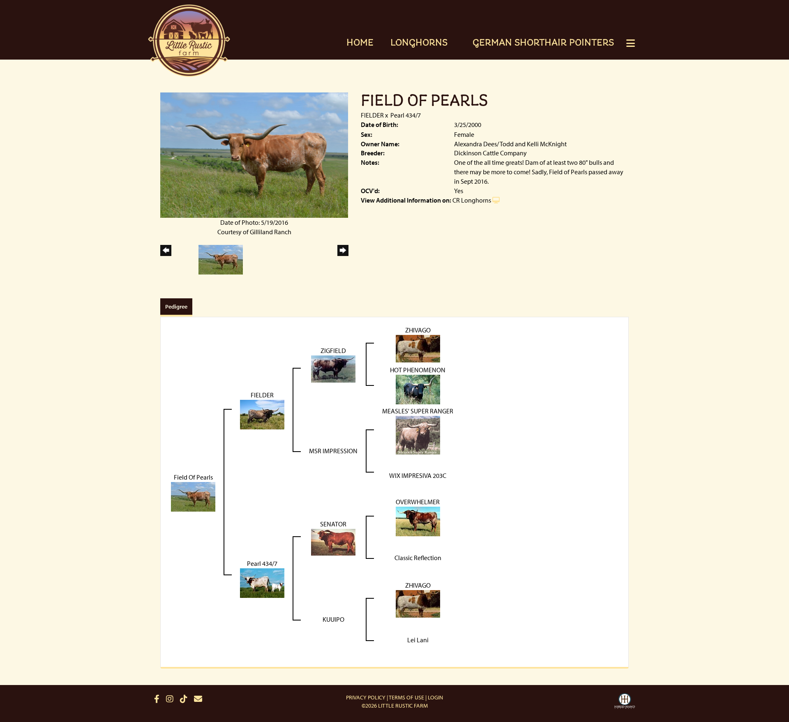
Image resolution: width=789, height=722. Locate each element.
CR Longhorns (471, 200)
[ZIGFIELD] (333, 368)
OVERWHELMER (418, 502)
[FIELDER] (262, 414)
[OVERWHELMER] (418, 521)
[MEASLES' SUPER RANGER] (418, 434)
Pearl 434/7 (405, 115)
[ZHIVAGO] (418, 348)
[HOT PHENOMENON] (418, 389)
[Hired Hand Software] (624, 702)
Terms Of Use (406, 697)
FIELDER (372, 115)
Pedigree (176, 306)
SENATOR (333, 524)
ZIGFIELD (333, 350)
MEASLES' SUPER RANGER (417, 411)
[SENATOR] (333, 541)
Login (435, 697)
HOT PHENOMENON (417, 370)
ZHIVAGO (418, 330)
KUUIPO (333, 619)
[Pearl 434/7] (262, 582)
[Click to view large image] (254, 154)
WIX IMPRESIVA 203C (417, 475)
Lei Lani (418, 640)
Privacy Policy (365, 697)
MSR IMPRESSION (333, 451)
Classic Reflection (417, 558)
